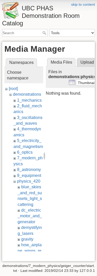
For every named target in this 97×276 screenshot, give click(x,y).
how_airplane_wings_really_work (30, 251)
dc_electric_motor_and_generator (30, 216)
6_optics (25, 152)
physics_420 (28, 181)
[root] (13, 88)
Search (44, 33)
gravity (27, 239)
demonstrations (27, 94)
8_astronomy (29, 169)
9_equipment (29, 175)
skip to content (83, 4)
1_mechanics (29, 100)
